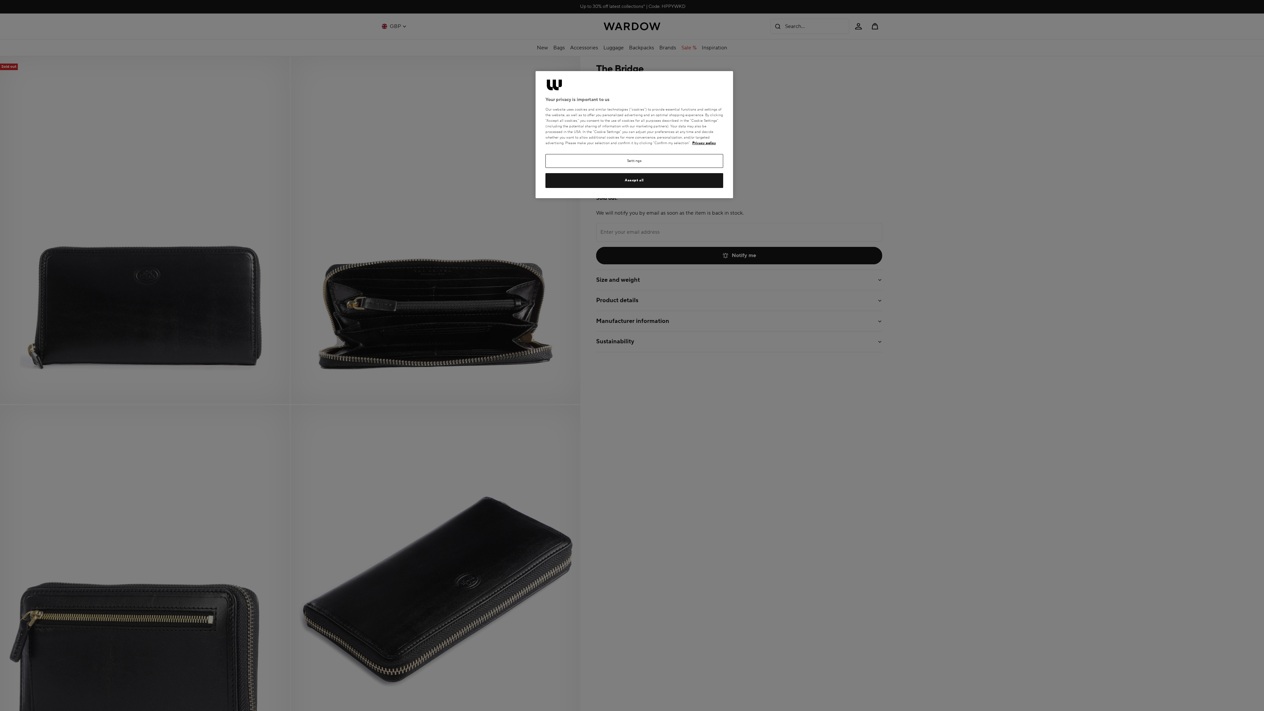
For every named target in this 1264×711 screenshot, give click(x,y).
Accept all (634, 180)
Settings (634, 160)
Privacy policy (704, 143)
